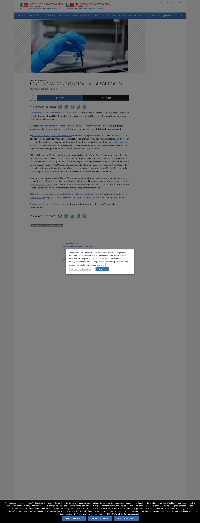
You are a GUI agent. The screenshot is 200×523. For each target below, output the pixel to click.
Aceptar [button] (102, 269)
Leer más (100, 265)
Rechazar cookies (100, 518)
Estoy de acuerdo (74, 518)
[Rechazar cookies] (196, 511)
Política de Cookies (126, 518)
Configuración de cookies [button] (80, 269)
